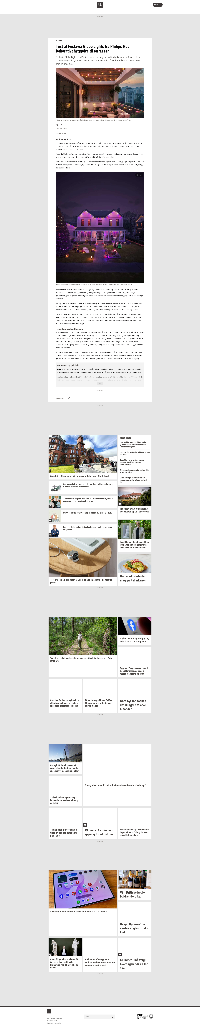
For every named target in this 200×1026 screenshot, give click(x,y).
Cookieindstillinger (52, 1020)
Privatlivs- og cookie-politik (54, 1018)
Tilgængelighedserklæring (54, 1023)
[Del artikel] (61, 125)
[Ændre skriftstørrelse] (57, 125)
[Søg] (112, 1017)
